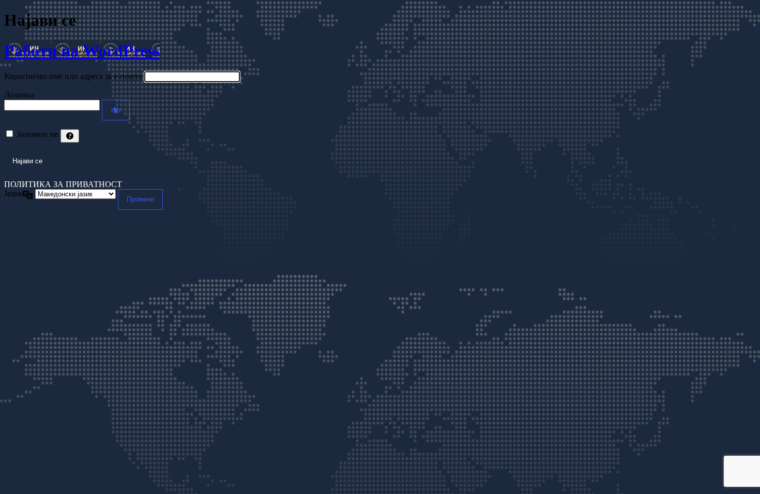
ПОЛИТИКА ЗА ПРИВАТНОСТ (63, 184)
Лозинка (19, 94)
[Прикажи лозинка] (116, 110)
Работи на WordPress (82, 50)
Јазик (13, 193)
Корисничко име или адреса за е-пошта (73, 76)
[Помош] (69, 136)
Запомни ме (37, 134)
